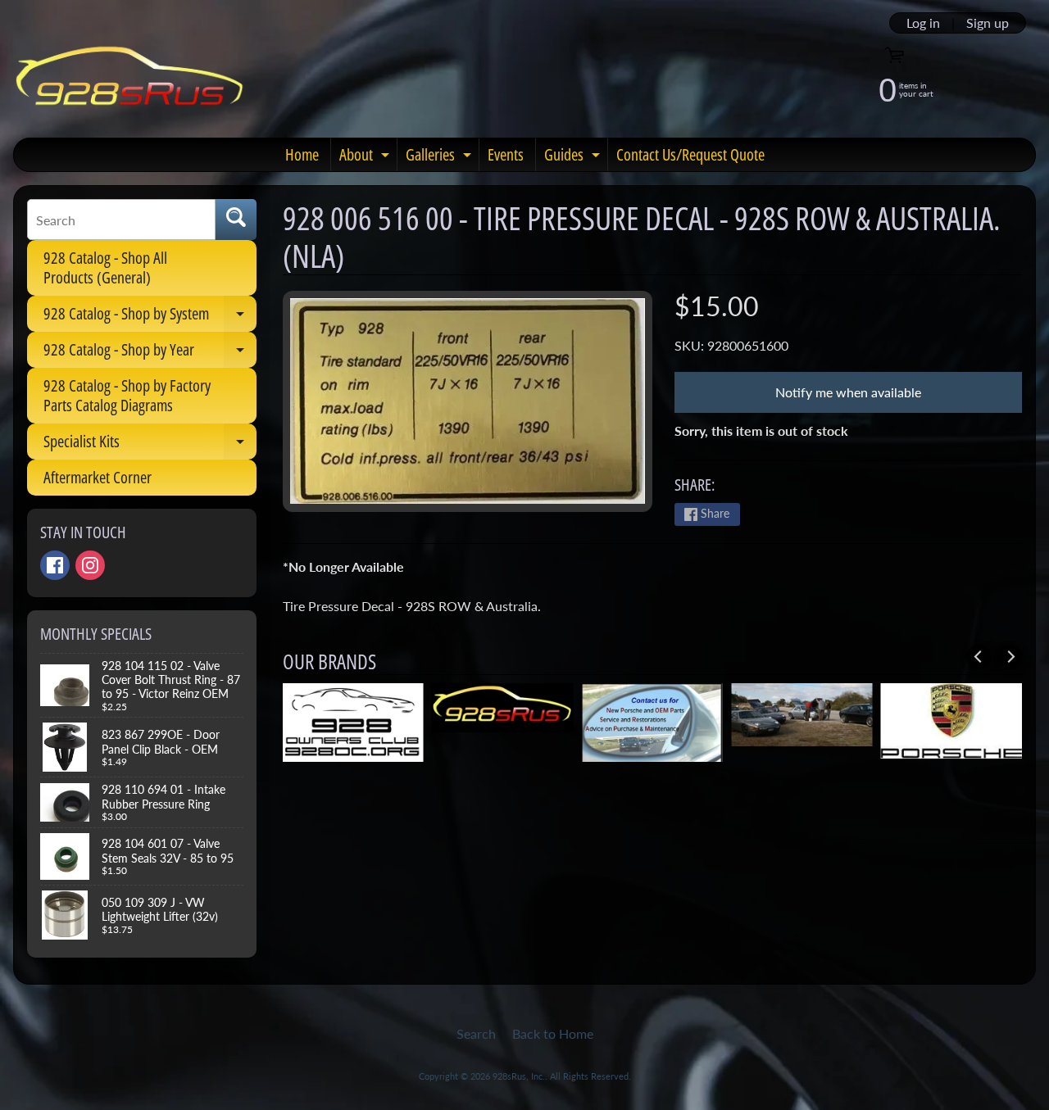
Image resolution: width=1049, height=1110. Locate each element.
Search (476, 1033)
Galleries (440, 157)
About (366, 157)
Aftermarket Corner (97, 477)
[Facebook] (55, 565)
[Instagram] (90, 565)
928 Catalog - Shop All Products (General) (105, 267)
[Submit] (236, 219)
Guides (574, 157)
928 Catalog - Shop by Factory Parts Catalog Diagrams (127, 395)
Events (506, 154)
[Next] (1009, 657)
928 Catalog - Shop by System (150, 317)
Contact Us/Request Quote (690, 154)
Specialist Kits (150, 445)
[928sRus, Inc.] (130, 83)
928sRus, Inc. (519, 1076)
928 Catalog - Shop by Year (150, 353)
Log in (923, 22)
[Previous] (978, 657)
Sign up (987, 22)
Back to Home (552, 1033)
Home (302, 154)
